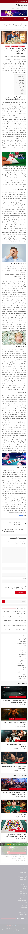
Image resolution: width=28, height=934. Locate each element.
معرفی (24, 674)
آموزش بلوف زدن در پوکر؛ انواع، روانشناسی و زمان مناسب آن (14, 767)
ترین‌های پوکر (22, 656)
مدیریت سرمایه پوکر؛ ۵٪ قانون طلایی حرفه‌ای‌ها (15, 629)
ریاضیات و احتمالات (21, 665)
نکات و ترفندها (7, 46)
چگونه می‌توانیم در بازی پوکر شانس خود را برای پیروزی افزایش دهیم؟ (13, 523)
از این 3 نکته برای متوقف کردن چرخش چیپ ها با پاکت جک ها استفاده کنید (15, 835)
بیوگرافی (24, 652)
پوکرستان (16, 56)
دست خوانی (23, 661)
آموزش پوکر (23, 641)
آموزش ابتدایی (22, 639)
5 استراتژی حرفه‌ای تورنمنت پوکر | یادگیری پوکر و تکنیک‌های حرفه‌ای (14, 793)
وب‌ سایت (23, 578)
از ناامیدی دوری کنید (21, 85)
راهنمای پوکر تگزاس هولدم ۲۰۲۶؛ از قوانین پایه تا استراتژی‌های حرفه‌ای (14, 701)
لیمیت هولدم (23, 670)
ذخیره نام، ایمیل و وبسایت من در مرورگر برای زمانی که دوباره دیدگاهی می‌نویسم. (15, 588)
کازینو (24, 667)
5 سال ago (22, 839)
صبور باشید (22, 91)
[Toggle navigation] (25, 19)
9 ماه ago (22, 726)
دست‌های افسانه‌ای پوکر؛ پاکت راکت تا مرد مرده (15, 625)
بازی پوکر (21, 515)
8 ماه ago (22, 704)
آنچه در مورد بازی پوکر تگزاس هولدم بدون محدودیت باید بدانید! (13, 530)
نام (25, 565)
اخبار (24, 46)
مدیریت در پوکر (13, 46)
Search (3, 601)
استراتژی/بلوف (19, 46)
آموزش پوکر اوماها (21, 643)
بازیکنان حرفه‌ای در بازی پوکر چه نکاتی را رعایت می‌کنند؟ (20, 82)
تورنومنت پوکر (22, 659)
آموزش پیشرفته (22, 645)
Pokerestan (21, 5)
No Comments (9, 56)
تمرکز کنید (22, 93)
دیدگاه (24, 546)
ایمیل (24, 572)
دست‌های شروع (22, 663)
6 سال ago (22, 56)
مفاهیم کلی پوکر (22, 676)
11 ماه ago (22, 770)
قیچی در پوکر (22, 814)
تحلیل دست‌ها (22, 654)
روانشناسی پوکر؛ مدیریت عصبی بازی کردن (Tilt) (14, 617)
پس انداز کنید (22, 90)
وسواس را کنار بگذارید (22, 88)
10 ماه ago (22, 748)
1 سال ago (22, 796)
